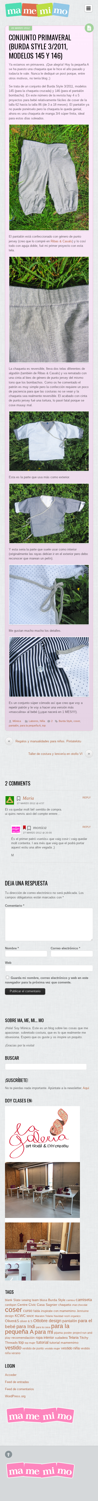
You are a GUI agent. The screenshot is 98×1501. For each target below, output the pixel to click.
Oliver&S (12, 1321)
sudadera (61, 1337)
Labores (33, 721)
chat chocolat (79, 1304)
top (44, 725)
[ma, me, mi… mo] (38, 14)
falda (36, 1311)
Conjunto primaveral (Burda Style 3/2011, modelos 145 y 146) (40, 46)
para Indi (25, 1326)
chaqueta (64, 1305)
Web (8, 963)
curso (27, 1311)
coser (77, 721)
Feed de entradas (17, 1382)
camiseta (84, 1300)
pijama (58, 1332)
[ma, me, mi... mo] (40, 1422)
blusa (43, 1300)
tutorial (42, 1342)
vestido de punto (33, 1348)
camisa (70, 1300)
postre (68, 1332)
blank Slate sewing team (22, 1300)
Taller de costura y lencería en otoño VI (59, 754)
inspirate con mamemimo (58, 1311)
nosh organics (72, 1316)
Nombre (12, 948)
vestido (13, 1348)
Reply (87, 797)
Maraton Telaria (44, 1316)
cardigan (10, 1304)
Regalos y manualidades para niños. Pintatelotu (44, 741)
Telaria (73, 1337)
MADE (30, 1316)
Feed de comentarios (19, 1389)
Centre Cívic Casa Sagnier (37, 1305)
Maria (28, 798)
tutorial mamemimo (63, 1342)
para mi (44, 1332)
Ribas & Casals (61, 241)
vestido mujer (52, 1348)
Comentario (14, 905)
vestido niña (70, 1348)
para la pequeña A (30, 725)
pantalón (14, 725)
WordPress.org (15, 1396)
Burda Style (65, 721)
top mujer (30, 1342)
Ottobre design (47, 1320)
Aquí (86, 1088)
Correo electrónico (65, 948)
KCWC (20, 1316)
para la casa (43, 1327)
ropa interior (45, 1337)
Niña (42, 721)
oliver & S (26, 1321)
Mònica (17, 721)
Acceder (10, 1375)
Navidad (58, 1316)
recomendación (23, 1337)
